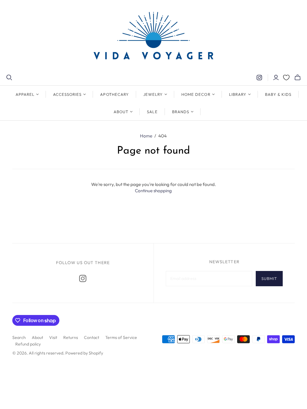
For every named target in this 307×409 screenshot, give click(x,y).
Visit (53, 337)
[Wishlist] (286, 77)
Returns (70, 337)
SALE (152, 111)
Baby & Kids (278, 94)
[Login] (276, 77)
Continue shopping (153, 190)
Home (146, 136)
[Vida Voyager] (153, 37)
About (37, 337)
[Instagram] (259, 77)
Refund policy (28, 344)
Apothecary (114, 94)
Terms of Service (121, 337)
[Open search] (9, 78)
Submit (269, 278)
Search (19, 337)
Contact (91, 337)
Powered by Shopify (84, 353)
